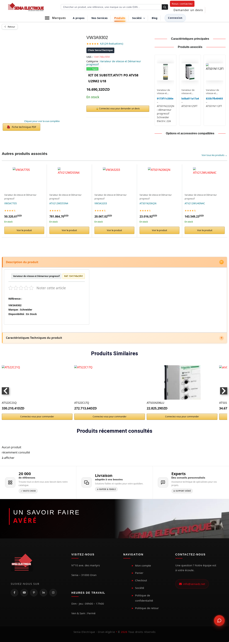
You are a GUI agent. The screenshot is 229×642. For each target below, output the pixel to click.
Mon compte (143, 565)
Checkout (141, 580)
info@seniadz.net (193, 584)
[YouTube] (24, 592)
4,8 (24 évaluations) (111, 43)
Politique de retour (147, 608)
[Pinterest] (34, 592)
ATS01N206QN (148, 203)
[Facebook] (14, 592)
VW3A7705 (10, 203)
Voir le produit (24, 230)
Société (139, 588)
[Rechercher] (165, 7)
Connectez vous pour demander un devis (119, 108)
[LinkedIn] (43, 592)
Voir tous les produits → (214, 155)
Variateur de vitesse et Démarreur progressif (113, 63)
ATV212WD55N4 (58, 203)
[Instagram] (53, 592)
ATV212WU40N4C (195, 203)
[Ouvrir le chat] (219, 620)
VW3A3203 (100, 203)
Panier (139, 573)
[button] (182, 4)
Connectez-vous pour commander (37, 416)
